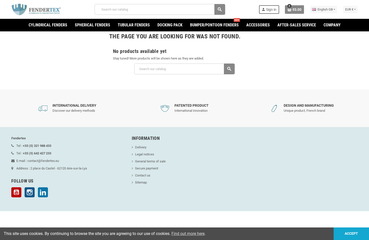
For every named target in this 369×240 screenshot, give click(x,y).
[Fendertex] (36, 9)
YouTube (16, 192)
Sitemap (141, 182)
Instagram (30, 192)
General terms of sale (150, 161)
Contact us (142, 175)
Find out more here (188, 233)
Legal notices (144, 154)
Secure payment (146, 168)
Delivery (140, 147)
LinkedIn (43, 192)
